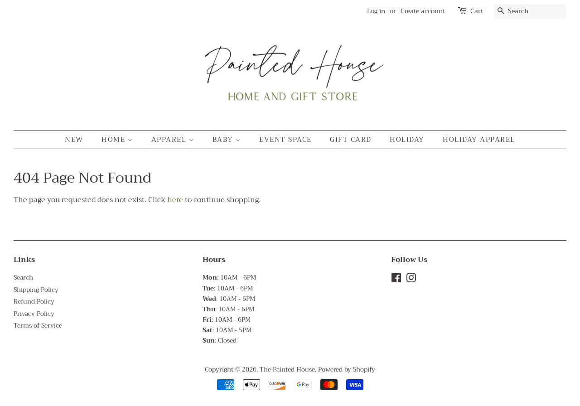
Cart (476, 11)
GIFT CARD (351, 139)
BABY (224, 139)
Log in (376, 10)
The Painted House (287, 369)
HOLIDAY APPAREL (479, 139)
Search (23, 277)
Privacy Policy (34, 314)
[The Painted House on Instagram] (411, 280)
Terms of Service (38, 325)
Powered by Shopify (346, 369)
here (175, 199)
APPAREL (170, 139)
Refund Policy (34, 301)
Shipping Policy (36, 290)
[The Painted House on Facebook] (396, 280)
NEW (74, 139)
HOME (115, 139)
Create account (423, 10)
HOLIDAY (407, 139)
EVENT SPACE (285, 139)
